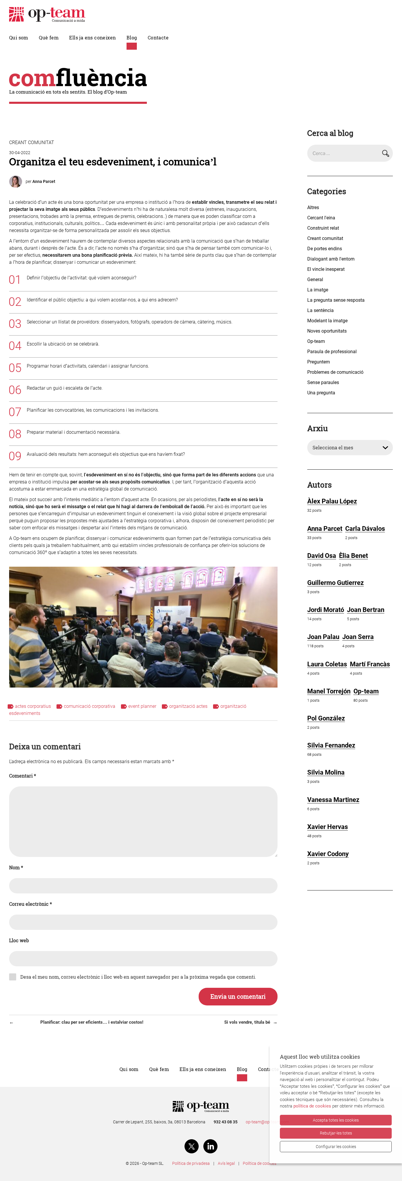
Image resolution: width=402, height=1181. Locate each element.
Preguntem (318, 362)
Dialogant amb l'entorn (331, 259)
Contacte (158, 37)
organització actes (188, 706)
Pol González (326, 718)
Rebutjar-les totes (336, 1133)
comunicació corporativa (89, 706)
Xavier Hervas (327, 826)
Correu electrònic (30, 904)
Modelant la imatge (327, 320)
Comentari (22, 776)
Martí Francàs (370, 664)
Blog (132, 37)
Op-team (316, 341)
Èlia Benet (353, 555)
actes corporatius (33, 706)
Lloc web (19, 940)
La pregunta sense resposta (336, 300)
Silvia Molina (326, 772)
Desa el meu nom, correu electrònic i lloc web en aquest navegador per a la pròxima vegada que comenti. (138, 977)
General (315, 279)
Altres (313, 207)
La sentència (320, 310)
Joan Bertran (365, 609)
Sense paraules (323, 382)
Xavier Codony (328, 854)
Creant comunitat (31, 142)
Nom (16, 867)
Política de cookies (259, 1163)
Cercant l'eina (321, 218)
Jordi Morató (325, 609)
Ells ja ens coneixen (92, 37)
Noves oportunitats (327, 331)
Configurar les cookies (336, 1146)
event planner (142, 706)
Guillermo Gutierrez (335, 582)
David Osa (321, 555)
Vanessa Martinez (333, 799)
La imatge (317, 290)
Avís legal (226, 1163)
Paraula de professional (332, 351)
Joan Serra (358, 636)
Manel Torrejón (328, 691)
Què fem (49, 37)
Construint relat (323, 228)
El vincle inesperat (326, 269)
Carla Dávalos (365, 528)
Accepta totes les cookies (336, 1120)
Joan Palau (323, 636)
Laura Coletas (327, 664)
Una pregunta (321, 393)
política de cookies (312, 1106)
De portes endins (324, 248)
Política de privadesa (191, 1163)
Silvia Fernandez (331, 745)
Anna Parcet (43, 181)
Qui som (18, 37)
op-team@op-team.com (267, 1122)
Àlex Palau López (332, 501)
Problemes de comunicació (335, 372)
